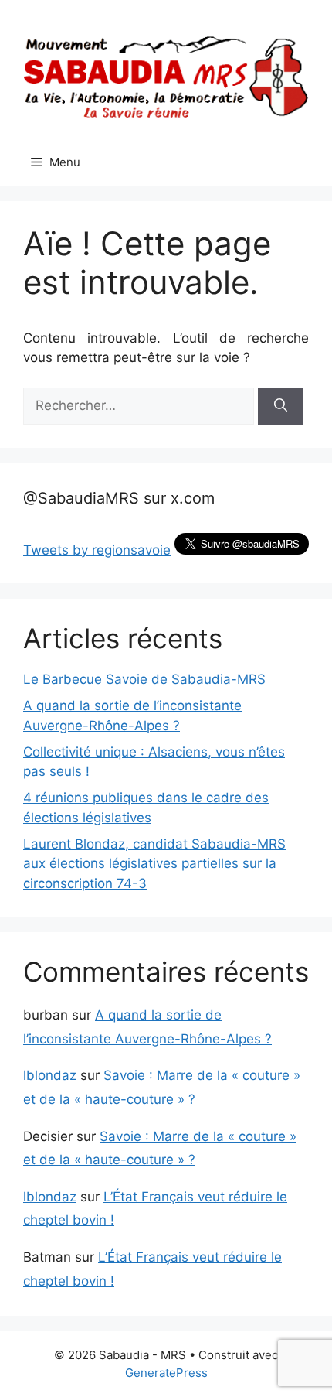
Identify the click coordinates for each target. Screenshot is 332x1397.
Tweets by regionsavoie (97, 550)
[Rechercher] (280, 406)
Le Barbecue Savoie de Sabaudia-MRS (144, 679)
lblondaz (49, 1075)
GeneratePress (166, 1372)
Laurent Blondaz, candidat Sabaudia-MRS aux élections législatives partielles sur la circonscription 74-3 (154, 863)
